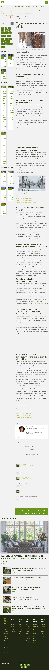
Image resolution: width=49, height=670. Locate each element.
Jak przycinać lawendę (28, 642)
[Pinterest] (28, 665)
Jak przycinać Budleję (28, 626)
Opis (2, 41)
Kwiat (6, 27)
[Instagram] (25, 665)
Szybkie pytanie (7, 41)
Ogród (3, 27)
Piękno (6, 30)
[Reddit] (25, 667)
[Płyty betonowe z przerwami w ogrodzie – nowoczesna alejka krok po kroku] (7, 589)
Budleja (34, 635)
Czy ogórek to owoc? (21, 408)
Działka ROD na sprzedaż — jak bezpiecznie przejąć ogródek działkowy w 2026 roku (13, 105)
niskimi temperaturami (22, 71)
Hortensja (3, 46)
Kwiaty (10, 38)
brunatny (40, 159)
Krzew (10, 30)
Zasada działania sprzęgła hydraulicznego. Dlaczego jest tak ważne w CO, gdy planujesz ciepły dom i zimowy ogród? (24, 558)
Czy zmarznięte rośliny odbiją (24, 198)
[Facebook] (21, 665)
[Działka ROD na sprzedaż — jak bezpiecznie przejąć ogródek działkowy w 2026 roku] (7, 570)
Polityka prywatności (13, 631)
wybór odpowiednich (38, 303)
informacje (10, 33)
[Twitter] (22, 667)
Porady (9, 27)
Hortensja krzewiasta (35, 629)
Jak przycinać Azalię (28, 631)
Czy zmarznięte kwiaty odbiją (24, 196)
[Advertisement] (32, 137)
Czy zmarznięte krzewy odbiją (24, 200)
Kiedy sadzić (4, 35)
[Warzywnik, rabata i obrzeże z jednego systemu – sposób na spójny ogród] (7, 580)
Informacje (14, 591)
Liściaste (11, 44)
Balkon (6, 38)
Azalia (34, 633)
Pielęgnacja (9, 35)
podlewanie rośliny (27, 297)
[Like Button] (44, 11)
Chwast (3, 44)
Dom (6, 33)
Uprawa (3, 33)
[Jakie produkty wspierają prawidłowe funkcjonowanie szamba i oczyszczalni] (7, 599)
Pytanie (17, 6)
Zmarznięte (29, 13)
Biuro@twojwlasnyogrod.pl (13, 626)
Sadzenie (6, 44)
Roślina (3, 38)
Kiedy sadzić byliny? (5, 9)
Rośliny (3, 30)
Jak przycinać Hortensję (28, 636)
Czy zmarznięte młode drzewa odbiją (26, 202)
